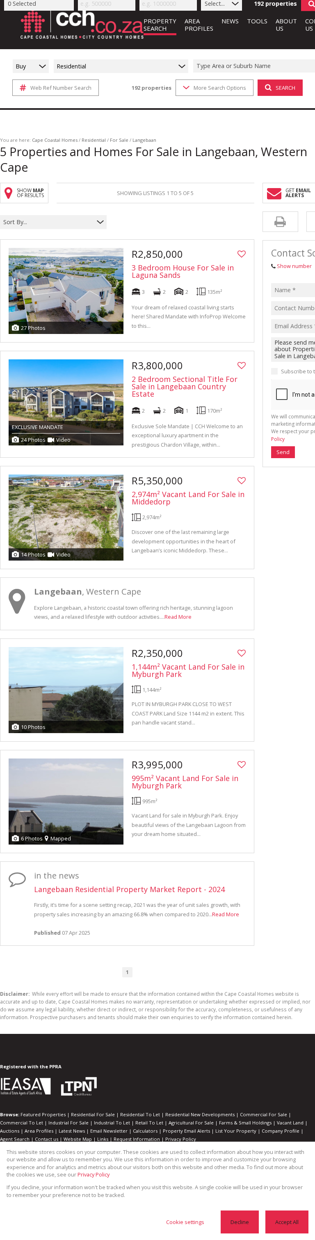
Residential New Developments (200, 1114)
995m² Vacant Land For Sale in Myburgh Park (185, 781)
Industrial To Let (112, 1123)
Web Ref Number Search (60, 87)
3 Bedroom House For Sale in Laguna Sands (183, 271)
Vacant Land (290, 1123)
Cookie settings (185, 1222)
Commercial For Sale (263, 1114)
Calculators (145, 1131)
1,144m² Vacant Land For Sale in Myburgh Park (188, 670)
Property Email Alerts (186, 1131)
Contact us (46, 1139)
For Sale (119, 140)
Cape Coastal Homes (55, 140)
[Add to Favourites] (241, 254)
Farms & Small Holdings (245, 1123)
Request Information (137, 1139)
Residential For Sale (93, 1114)
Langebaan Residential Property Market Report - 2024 (129, 889)
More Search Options (220, 87)
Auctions (9, 1131)
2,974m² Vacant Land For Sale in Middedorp (188, 498)
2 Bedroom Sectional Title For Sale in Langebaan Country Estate (184, 386)
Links (102, 1139)
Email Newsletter (109, 1131)
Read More (178, 616)
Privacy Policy (180, 1139)
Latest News (72, 1131)
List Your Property (235, 1131)
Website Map (78, 1139)
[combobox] (48, 222)
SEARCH (285, 87)
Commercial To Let (21, 1123)
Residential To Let (140, 1114)
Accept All (287, 1222)
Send (283, 452)
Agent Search (15, 1139)
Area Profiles (39, 1131)
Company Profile (280, 1131)
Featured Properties (43, 1114)
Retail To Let (149, 1123)
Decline (240, 1222)
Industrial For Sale (68, 1123)
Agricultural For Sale (191, 1123)
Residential (94, 140)
